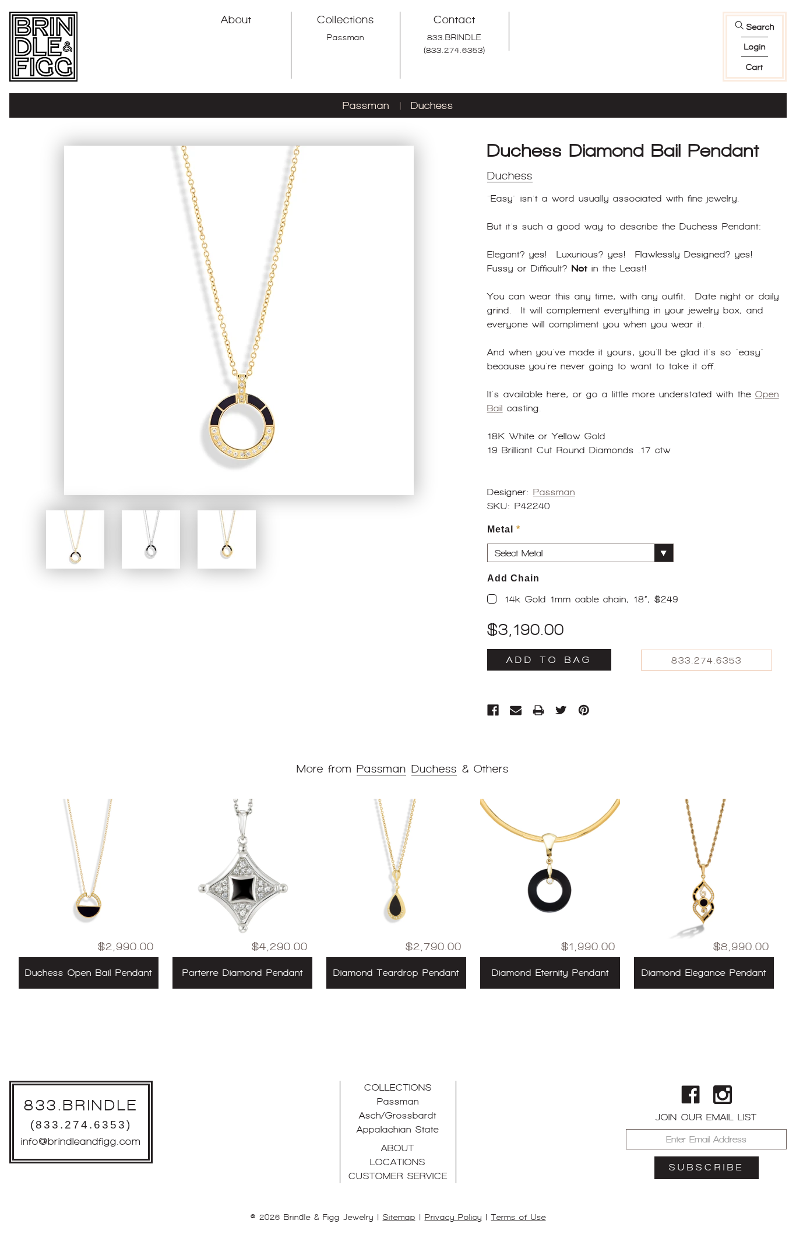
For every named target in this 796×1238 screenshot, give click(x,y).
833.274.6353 (706, 660)
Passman (345, 37)
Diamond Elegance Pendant (704, 973)
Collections (345, 19)
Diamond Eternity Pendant (550, 973)
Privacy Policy (453, 1217)
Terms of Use (518, 1217)
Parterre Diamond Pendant (242, 973)
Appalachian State (398, 1129)
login (755, 46)
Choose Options (89, 925)
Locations (397, 1162)
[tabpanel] (88, 894)
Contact (455, 19)
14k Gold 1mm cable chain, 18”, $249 (591, 599)
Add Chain (513, 578)
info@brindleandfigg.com (81, 1141)
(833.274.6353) (454, 50)
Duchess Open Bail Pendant (88, 973)
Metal (503, 529)
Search (760, 26)
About (236, 19)
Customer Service (398, 1176)
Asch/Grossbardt (397, 1115)
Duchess (432, 105)
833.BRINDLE (454, 37)
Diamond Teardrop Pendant (396, 973)
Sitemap (399, 1217)
